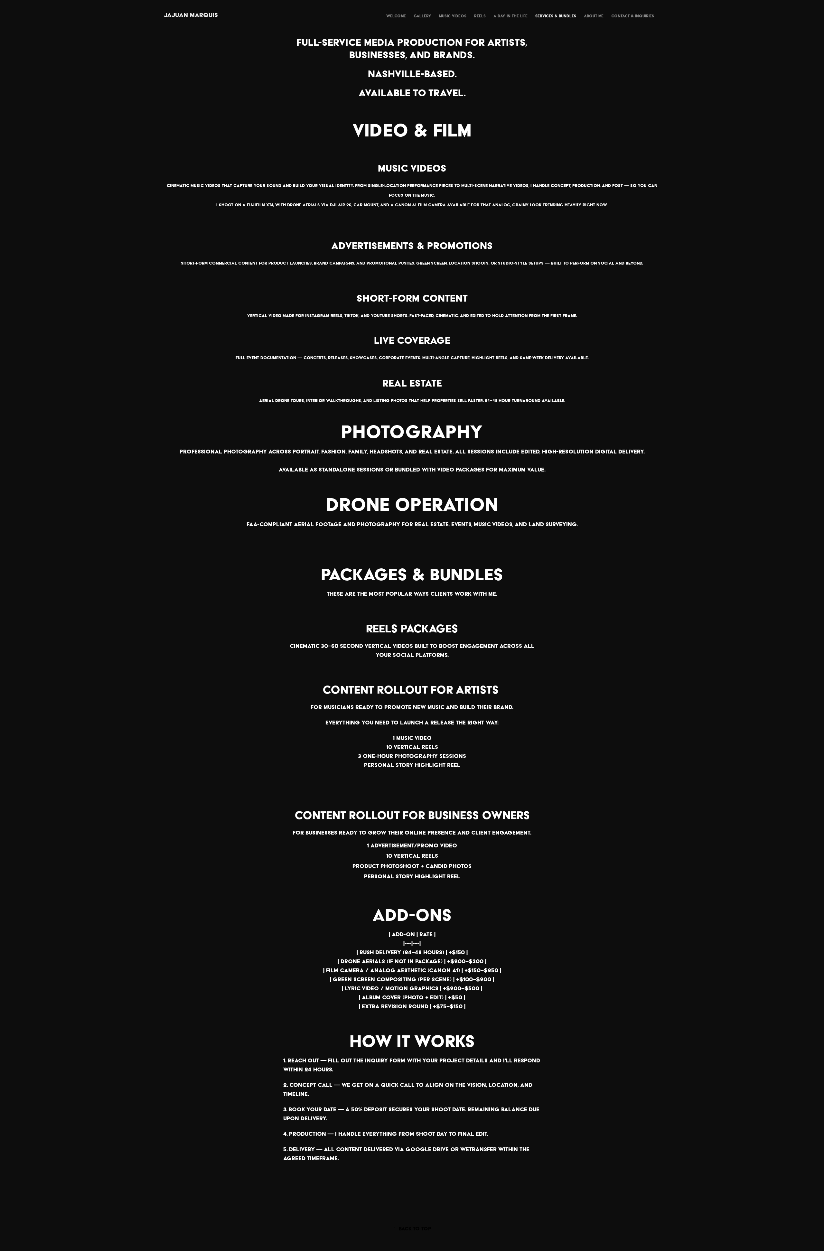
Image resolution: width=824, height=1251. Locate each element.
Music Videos (452, 16)
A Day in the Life (510, 16)
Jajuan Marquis (191, 15)
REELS (480, 16)
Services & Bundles (555, 16)
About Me (594, 16)
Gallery (422, 16)
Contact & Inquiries (632, 16)
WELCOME (396, 16)
